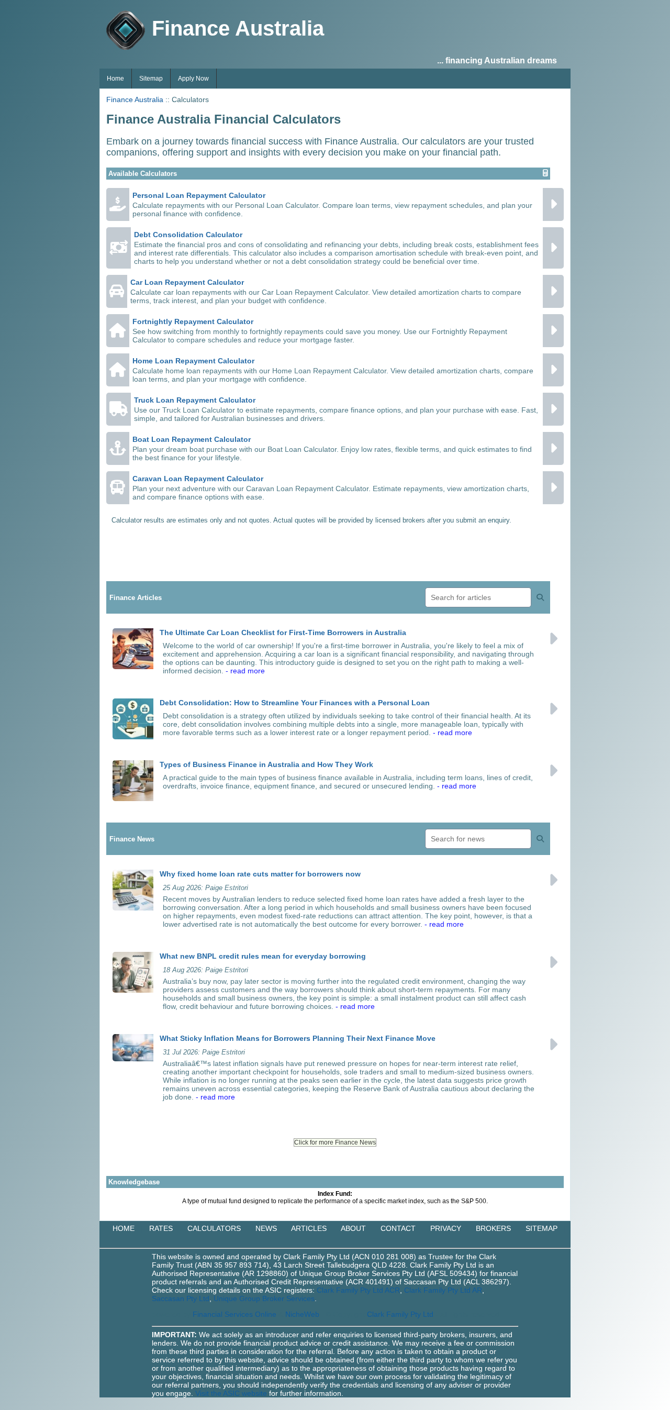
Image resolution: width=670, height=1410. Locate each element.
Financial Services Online (234, 1314)
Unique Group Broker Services (264, 1298)
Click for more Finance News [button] (335, 1142)
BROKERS (493, 1228)
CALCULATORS (214, 1228)
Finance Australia (134, 99)
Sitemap (151, 78)
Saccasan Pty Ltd (180, 1298)
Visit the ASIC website (231, 1393)
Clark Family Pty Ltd (400, 1314)
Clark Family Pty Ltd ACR (358, 1290)
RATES (161, 1228)
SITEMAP (541, 1228)
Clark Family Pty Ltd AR (443, 1290)
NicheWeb (302, 1314)
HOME (124, 1228)
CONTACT (398, 1228)
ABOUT (353, 1228)
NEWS (266, 1228)
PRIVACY (445, 1228)
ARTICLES (309, 1228)
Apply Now (193, 78)
